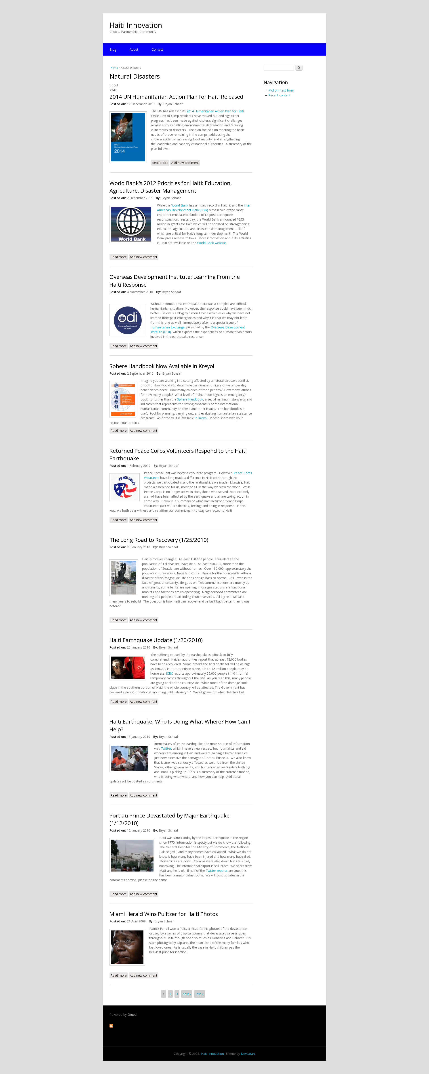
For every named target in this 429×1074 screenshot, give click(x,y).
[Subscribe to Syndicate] (111, 1026)
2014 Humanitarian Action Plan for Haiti (215, 111)
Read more (160, 163)
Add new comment (185, 163)
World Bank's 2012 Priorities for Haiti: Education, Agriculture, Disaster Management (170, 186)
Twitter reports (216, 870)
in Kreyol (201, 418)
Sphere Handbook (190, 399)
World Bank (179, 205)
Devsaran (248, 1053)
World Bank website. (212, 243)
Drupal (132, 1014)
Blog (112, 49)
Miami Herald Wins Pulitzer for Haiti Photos (163, 914)
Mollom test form (281, 90)
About (134, 49)
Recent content (279, 95)
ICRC (169, 673)
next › (187, 994)
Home (114, 67)
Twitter (166, 748)
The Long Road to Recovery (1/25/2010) (158, 539)
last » (199, 994)
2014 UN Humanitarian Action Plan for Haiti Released (176, 96)
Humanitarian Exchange (167, 327)
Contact (157, 49)
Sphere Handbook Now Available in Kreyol (161, 366)
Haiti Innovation (135, 25)
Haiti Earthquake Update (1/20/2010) (156, 640)
